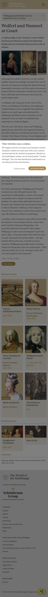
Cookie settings (19, 168)
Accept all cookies (37, 168)
